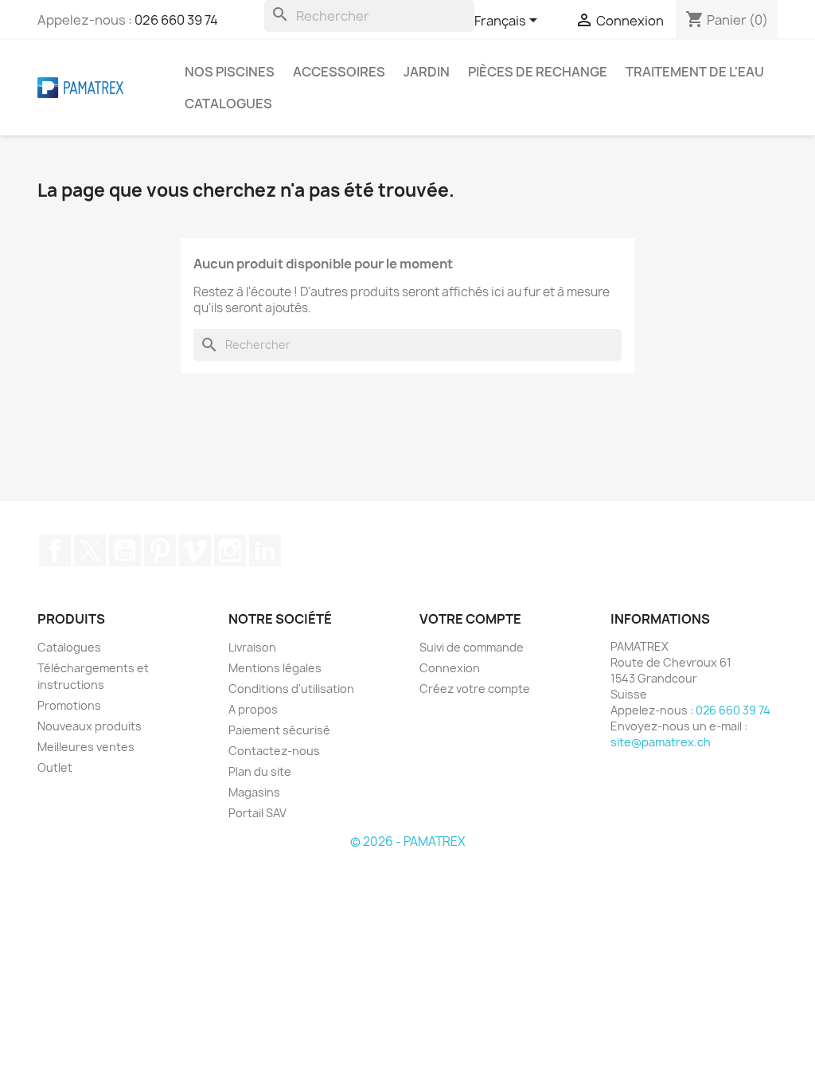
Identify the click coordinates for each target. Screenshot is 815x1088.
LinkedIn (265, 550)
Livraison (252, 647)
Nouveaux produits (89, 726)
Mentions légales (275, 667)
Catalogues (228, 103)
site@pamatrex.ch (660, 741)
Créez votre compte (474, 688)
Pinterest (160, 550)
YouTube (125, 550)
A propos (253, 709)
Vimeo (195, 550)
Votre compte (470, 619)
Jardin (427, 71)
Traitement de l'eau (695, 71)
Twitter (90, 550)
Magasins (254, 792)
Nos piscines (230, 71)
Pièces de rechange (537, 71)
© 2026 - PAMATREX (407, 841)
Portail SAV (257, 812)
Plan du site (259, 771)
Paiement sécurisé (279, 730)
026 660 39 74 (176, 20)
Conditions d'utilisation (291, 688)
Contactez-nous (274, 750)
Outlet (54, 767)
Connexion (449, 667)
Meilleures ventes (86, 746)
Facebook (55, 550)
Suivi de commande (471, 647)
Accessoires (339, 71)
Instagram (230, 550)
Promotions (69, 705)
